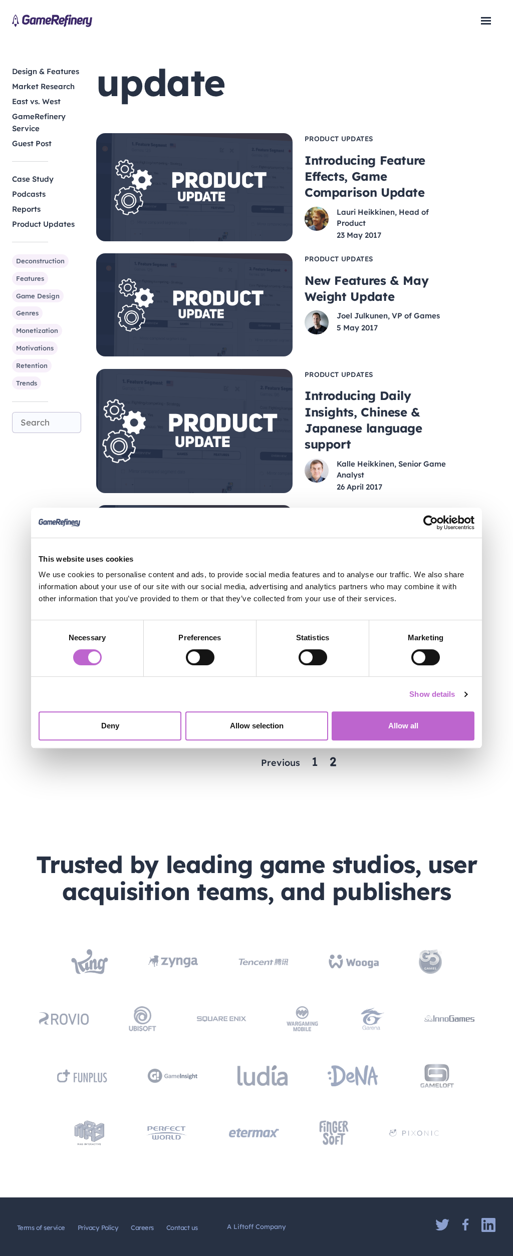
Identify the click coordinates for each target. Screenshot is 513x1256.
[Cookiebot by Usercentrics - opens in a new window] (430, 522)
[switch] (200, 657)
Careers (142, 1227)
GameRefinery (52, 20)
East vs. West (36, 101)
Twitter (442, 1224)
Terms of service (41, 1227)
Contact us (182, 1227)
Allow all (403, 725)
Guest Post (32, 143)
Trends (26, 383)
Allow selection (257, 725)
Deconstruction (40, 261)
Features (30, 278)
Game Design (38, 296)
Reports (26, 209)
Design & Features (45, 71)
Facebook (465, 1224)
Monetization (37, 330)
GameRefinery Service (39, 122)
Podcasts (29, 194)
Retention (32, 365)
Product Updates (43, 224)
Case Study (33, 179)
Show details (432, 694)
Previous (280, 762)
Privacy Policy (98, 1227)
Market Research (43, 86)
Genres (27, 313)
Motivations (35, 348)
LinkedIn (488, 1224)
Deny (110, 725)
